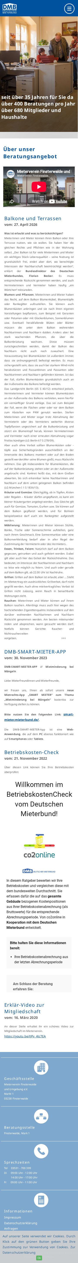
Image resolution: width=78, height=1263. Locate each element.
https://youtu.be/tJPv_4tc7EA (25, 1036)
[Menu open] (39, 8)
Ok (39, 1258)
